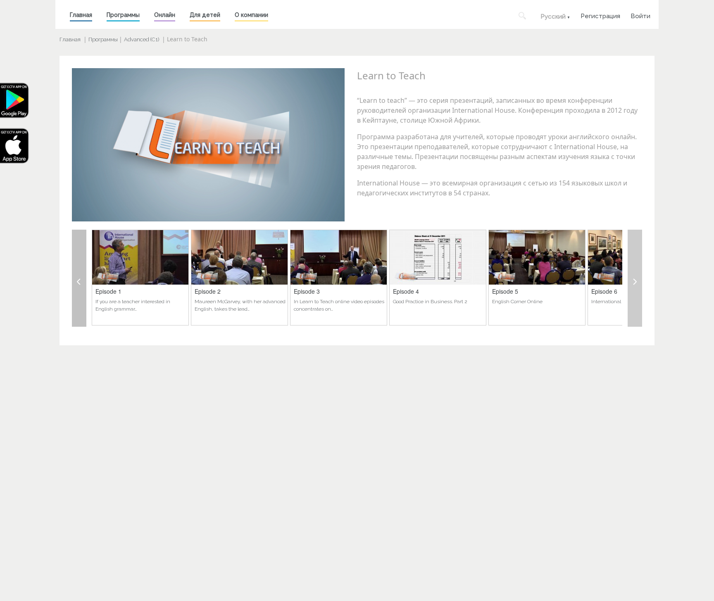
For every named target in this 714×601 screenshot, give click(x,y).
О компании (251, 15)
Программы (123, 15)
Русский (553, 16)
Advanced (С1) (141, 39)
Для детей (205, 15)
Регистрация (600, 15)
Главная (81, 15)
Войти (640, 15)
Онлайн (164, 15)
